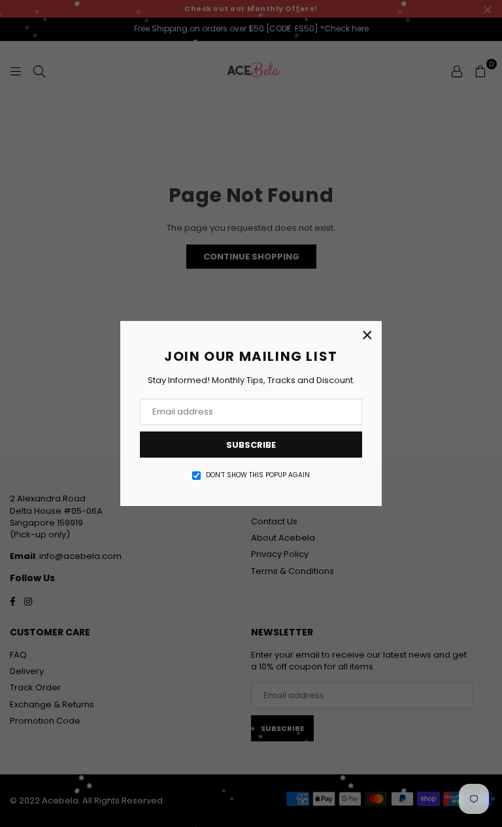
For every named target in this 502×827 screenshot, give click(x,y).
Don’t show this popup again (258, 475)
